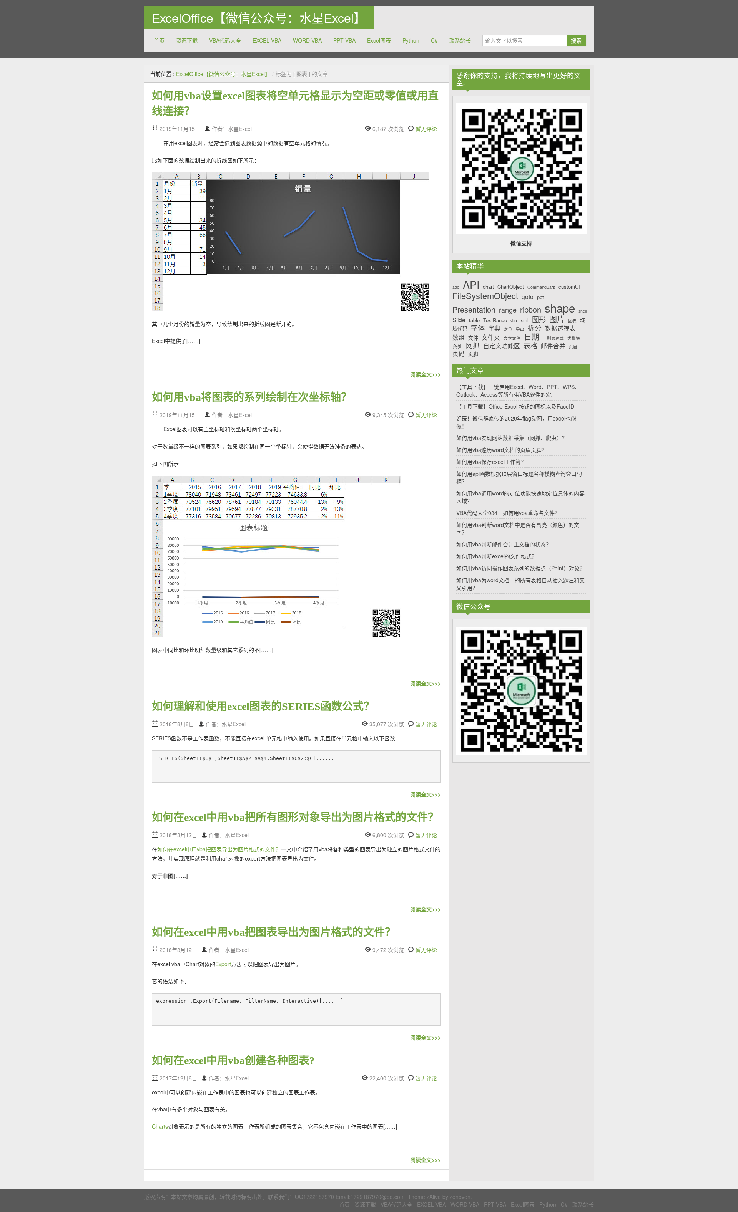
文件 (473, 338)
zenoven (460, 1196)
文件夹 (491, 337)
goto (528, 296)
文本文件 (512, 338)
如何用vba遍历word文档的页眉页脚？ (501, 450)
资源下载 (187, 40)
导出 (520, 329)
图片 (557, 319)
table (474, 320)
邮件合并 (553, 345)
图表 (572, 320)
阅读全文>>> (425, 374)
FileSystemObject (485, 296)
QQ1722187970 (314, 1196)
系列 (457, 346)
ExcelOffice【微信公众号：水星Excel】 (259, 17)
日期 (531, 336)
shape (560, 308)
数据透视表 (560, 328)
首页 (159, 40)
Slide (458, 319)
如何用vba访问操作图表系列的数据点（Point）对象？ (520, 568)
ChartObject (510, 287)
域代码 (459, 329)
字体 (478, 328)
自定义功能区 (501, 345)
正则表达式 (553, 338)
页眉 (573, 346)
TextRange (495, 320)
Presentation (473, 309)
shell (582, 311)
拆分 (535, 328)
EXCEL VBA (267, 40)
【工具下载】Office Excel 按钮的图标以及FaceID (515, 406)
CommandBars (541, 287)
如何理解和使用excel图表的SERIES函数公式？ (263, 706)
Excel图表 (379, 40)
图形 (539, 319)
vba (513, 320)
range (508, 310)
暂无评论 (426, 128)
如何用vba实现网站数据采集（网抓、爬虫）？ (511, 438)
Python (410, 40)
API (471, 284)
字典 (494, 328)
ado (455, 287)
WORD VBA (307, 40)
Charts (160, 1126)
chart (488, 287)
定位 (508, 329)
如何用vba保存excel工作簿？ (491, 461)
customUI (569, 287)
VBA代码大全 (225, 40)
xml (524, 320)
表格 (530, 345)
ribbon (530, 309)
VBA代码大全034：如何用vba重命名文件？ (508, 513)
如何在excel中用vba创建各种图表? (233, 1060)
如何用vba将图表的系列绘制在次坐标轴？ (252, 397)
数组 (458, 337)
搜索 (576, 40)
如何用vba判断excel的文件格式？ (496, 556)
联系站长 (460, 40)
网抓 (473, 345)
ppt (540, 297)
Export (223, 964)
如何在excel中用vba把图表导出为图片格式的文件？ (219, 849)
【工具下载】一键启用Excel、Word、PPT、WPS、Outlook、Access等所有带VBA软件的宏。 (518, 390)
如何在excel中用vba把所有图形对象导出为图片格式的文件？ (295, 817)
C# (434, 40)
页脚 (473, 354)
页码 (458, 353)
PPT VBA (344, 40)
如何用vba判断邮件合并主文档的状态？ (503, 544)
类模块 (573, 338)
